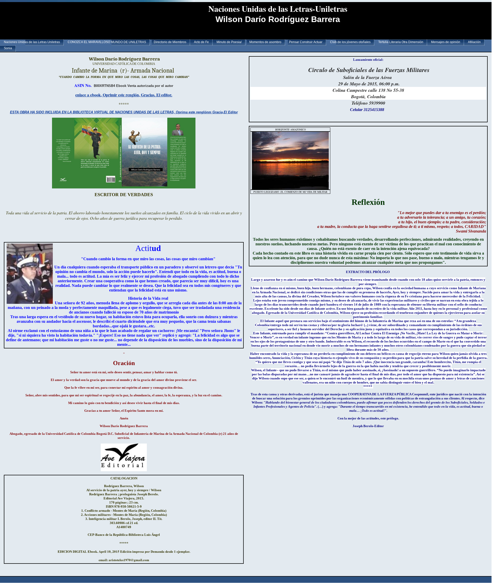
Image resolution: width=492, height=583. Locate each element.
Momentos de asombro (265, 42)
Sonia (8, 48)
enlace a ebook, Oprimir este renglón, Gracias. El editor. (123, 95)
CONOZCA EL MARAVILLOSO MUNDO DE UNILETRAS (107, 42)
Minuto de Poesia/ (229, 42)
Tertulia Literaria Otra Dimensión (400, 42)
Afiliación (474, 42)
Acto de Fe (201, 42)
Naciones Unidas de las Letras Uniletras (32, 42)
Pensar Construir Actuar (305, 42)
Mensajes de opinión (445, 42)
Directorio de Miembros (170, 42)
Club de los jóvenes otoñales (350, 42)
